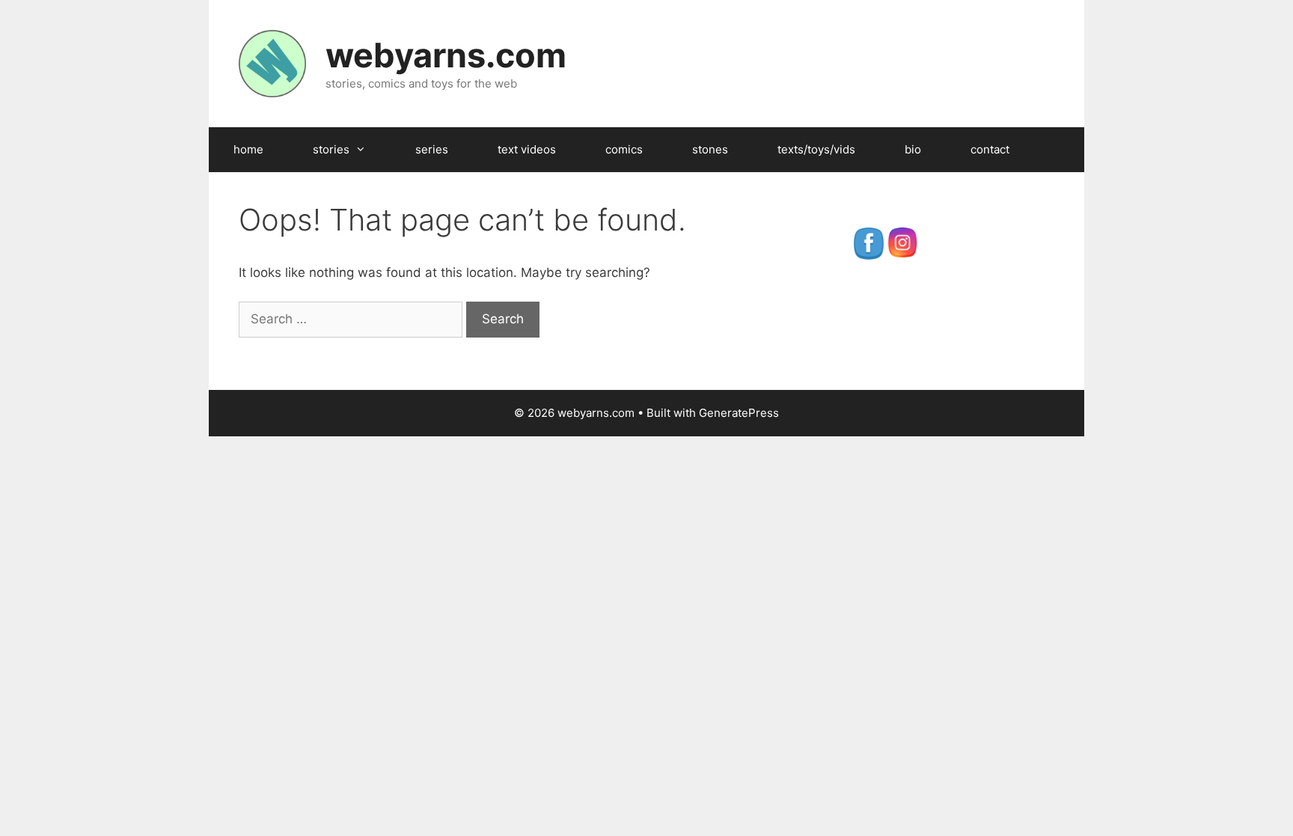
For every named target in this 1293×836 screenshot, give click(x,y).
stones (710, 149)
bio (913, 149)
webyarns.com (445, 55)
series (431, 149)
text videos (527, 149)
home (248, 149)
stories (331, 149)
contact (989, 149)
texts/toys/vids (816, 149)
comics (624, 149)
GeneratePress (739, 413)
